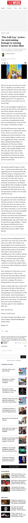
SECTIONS (2, 4)
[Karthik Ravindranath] (3, 55)
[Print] (5, 63)
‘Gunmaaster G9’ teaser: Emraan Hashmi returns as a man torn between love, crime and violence (18, 489)
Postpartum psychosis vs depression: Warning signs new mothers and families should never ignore (18, 502)
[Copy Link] (7, 63)
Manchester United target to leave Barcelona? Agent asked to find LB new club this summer (19, 483)
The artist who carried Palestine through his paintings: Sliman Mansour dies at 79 (18, 509)
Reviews (3, 33)
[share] (2, 63)
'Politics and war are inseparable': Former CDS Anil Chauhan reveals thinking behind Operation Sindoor (18, 516)
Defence (15, 8)
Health (20, 8)
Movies (7, 33)
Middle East (9, 8)
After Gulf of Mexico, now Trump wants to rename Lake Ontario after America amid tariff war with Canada (18, 476)
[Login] (25, 4)
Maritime (25, 8)
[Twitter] (6, 55)
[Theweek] (14, 3)
